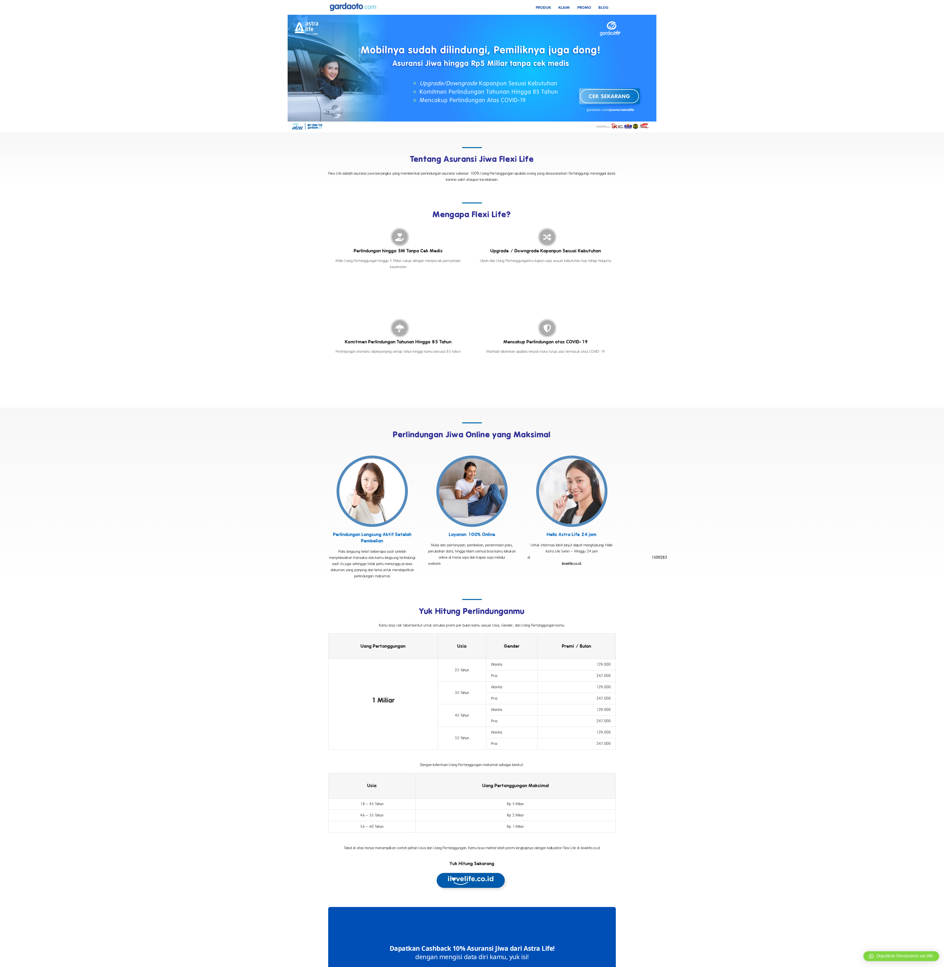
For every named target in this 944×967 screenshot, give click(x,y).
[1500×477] (472, 16)
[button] (901, 956)
